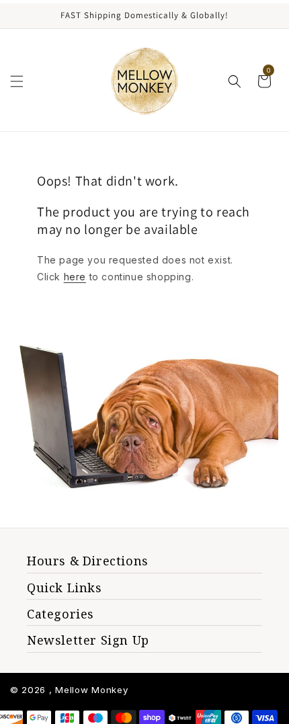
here (75, 276)
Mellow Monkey (91, 689)
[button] (17, 81)
